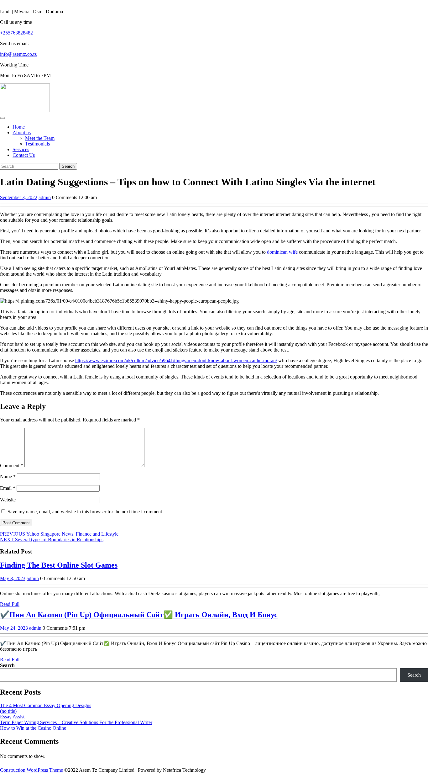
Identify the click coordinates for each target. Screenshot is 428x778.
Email (7, 488)
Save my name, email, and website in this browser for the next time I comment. (85, 511)
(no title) (8, 711)
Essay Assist (12, 716)
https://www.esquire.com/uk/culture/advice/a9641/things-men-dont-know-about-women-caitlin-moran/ (176, 360)
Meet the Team (40, 138)
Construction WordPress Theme (31, 770)
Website (8, 499)
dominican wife (282, 252)
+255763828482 (16, 32)
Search (7, 665)
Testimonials (37, 143)
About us (22, 132)
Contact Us (24, 155)
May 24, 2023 (14, 628)
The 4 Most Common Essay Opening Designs (45, 705)
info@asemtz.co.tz (18, 54)
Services (21, 149)
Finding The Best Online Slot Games (58, 565)
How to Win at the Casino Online (33, 728)
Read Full (9, 604)
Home (19, 127)
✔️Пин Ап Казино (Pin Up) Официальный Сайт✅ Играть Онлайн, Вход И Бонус (139, 615)
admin (45, 197)
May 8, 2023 (12, 578)
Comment (11, 465)
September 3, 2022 (18, 197)
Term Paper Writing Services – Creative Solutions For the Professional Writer (76, 722)
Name (8, 476)
